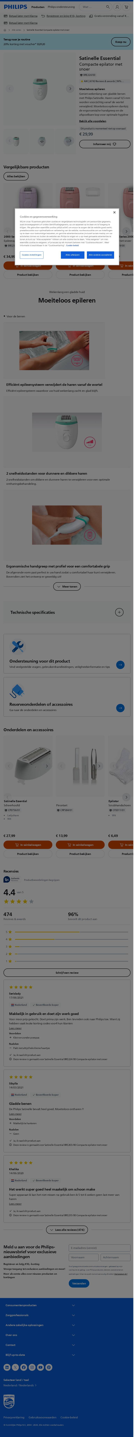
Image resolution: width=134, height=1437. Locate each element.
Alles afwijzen (71, 255)
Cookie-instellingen (30, 255)
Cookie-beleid (71, 245)
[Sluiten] (113, 212)
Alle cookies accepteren (99, 255)
